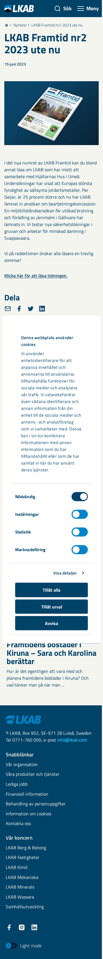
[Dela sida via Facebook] (19, 308)
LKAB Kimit (17, 867)
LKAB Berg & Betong (26, 848)
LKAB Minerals (20, 887)
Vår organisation (22, 764)
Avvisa (51, 623)
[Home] (6, 25)
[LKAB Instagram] (21, 927)
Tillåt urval (51, 606)
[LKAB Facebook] (9, 927)
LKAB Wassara (20, 897)
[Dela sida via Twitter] (30, 308)
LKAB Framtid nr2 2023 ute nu (56, 25)
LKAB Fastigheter (22, 857)
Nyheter (20, 25)
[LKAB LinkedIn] (34, 927)
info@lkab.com (72, 739)
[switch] (80, 514)
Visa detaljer (65, 572)
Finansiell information (27, 794)
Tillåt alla (51, 590)
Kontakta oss (18, 823)
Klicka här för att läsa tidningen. (36, 275)
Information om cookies (28, 814)
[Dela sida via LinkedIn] (42, 308)
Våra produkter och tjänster (33, 774)
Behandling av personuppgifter (36, 804)
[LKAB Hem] (19, 8)
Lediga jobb (16, 784)
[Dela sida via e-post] (7, 308)
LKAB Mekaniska (22, 877)
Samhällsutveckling (25, 907)
